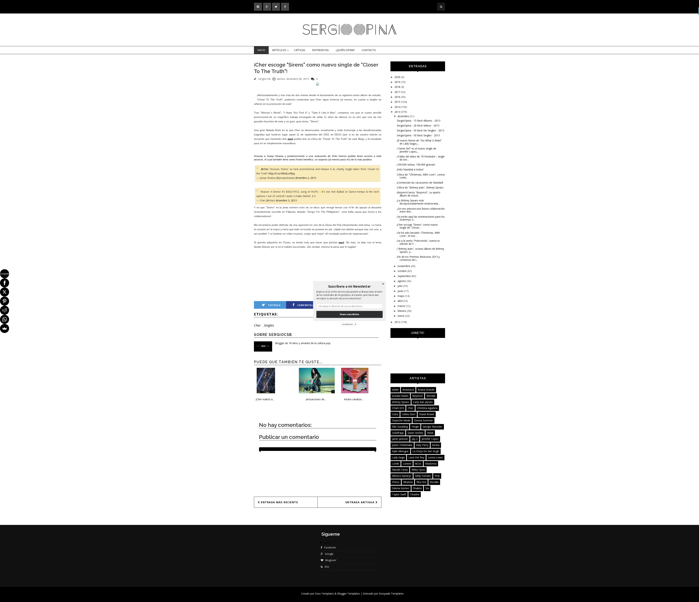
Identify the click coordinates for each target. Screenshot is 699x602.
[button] (349, 286)
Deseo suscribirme (349, 314)
